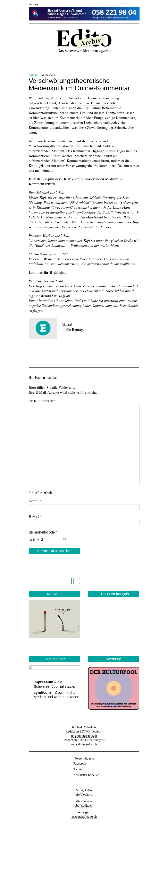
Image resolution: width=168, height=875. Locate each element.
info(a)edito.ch (84, 794)
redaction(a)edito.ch (84, 744)
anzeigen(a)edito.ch (84, 816)
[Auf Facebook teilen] (34, 351)
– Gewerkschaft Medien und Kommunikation (56, 695)
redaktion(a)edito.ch (84, 735)
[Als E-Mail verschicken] (61, 351)
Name (35, 501)
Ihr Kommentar (42, 401)
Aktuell (33, 74)
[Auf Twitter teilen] (47, 351)
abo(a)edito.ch (84, 805)
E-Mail (35, 516)
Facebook (79, 763)
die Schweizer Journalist (55, 684)
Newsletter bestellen (86, 775)
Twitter (78, 769)
